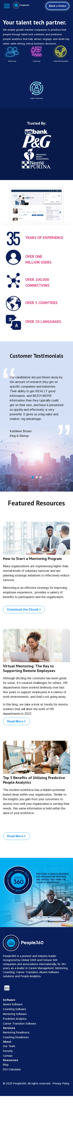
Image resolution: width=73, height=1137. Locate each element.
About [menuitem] (7, 1041)
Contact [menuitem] (7, 1055)
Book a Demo (57, 5)
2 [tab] (36, 477)
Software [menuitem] (9, 999)
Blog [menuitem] (5, 1064)
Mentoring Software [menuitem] (15, 1014)
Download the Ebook (23, 609)
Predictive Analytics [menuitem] (15, 1018)
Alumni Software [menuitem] (13, 1004)
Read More (15, 721)
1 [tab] (33, 477)
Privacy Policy (61, 1083)
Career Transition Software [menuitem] (19, 1023)
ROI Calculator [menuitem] (12, 1069)
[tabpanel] (36, 408)
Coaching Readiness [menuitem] (16, 1037)
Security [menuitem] (8, 1050)
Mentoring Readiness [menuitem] (16, 1032)
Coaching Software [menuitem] (14, 1009)
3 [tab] (40, 477)
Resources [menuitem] (10, 1060)
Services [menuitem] (9, 1028)
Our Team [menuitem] (9, 1046)
